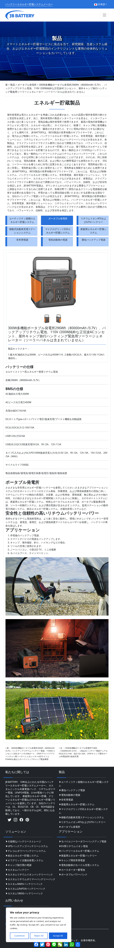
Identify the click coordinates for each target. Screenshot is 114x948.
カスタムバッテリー (18, 869)
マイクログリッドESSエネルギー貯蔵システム (58, 230)
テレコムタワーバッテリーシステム (27, 850)
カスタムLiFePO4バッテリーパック (26, 888)
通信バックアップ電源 (93, 239)
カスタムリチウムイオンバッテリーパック (30, 874)
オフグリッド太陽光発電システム (25, 860)
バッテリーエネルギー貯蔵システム (80, 850)
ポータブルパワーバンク (74, 874)
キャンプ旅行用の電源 (19, 865)
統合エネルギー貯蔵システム (23, 855)
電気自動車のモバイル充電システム (80, 865)
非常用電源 (22, 239)
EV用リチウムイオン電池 (74, 846)
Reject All (38, 935)
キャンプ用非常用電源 (73, 860)
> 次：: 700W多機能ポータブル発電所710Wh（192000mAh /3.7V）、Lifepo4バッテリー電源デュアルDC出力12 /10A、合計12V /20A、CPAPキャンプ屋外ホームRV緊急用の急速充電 (83, 752)
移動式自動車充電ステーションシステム (22, 230)
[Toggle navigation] (104, 15)
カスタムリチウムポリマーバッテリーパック (31, 879)
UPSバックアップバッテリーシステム (28, 846)
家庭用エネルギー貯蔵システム (93, 230)
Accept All (58, 935)
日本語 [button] (101, 4)
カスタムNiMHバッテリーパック (25, 884)
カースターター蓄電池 (73, 869)
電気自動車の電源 (57, 239)
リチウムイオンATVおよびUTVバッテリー (93, 220)
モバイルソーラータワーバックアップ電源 (83, 841)
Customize (19, 935)
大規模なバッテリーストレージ (24, 841)
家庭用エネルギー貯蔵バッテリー (79, 855)
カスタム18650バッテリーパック (25, 893)
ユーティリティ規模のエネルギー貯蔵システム (22, 220)
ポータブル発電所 (57, 218)
